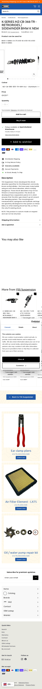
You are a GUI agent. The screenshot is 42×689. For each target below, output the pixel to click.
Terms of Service (18, 685)
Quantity (5, 101)
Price (4, 92)
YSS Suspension (23, 17)
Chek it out (21, 457)
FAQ (3, 632)
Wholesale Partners (8, 646)
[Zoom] (34, 74)
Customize (20, 365)
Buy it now (21, 120)
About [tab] (34, 327)
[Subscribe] (35, 578)
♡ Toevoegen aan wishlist (10, 273)
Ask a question (8, 225)
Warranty (5, 635)
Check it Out (21, 508)
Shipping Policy (24, 683)
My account (6, 649)
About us (5, 641)
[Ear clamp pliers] (21, 431)
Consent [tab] (7, 327)
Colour (4, 82)
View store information (12, 135)
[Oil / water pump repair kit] (21, 532)
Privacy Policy (30, 685)
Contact (5, 638)
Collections (12, 17)
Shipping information (10, 220)
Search (4, 629)
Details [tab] (21, 327)
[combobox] (21, 11)
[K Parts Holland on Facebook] (26, 659)
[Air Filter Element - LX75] (21, 482)
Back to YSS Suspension (22, 397)
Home (4, 17)
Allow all (21, 359)
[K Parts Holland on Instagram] (22, 659)
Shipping (14, 110)
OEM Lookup (6, 643)
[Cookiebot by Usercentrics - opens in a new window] (31, 322)
